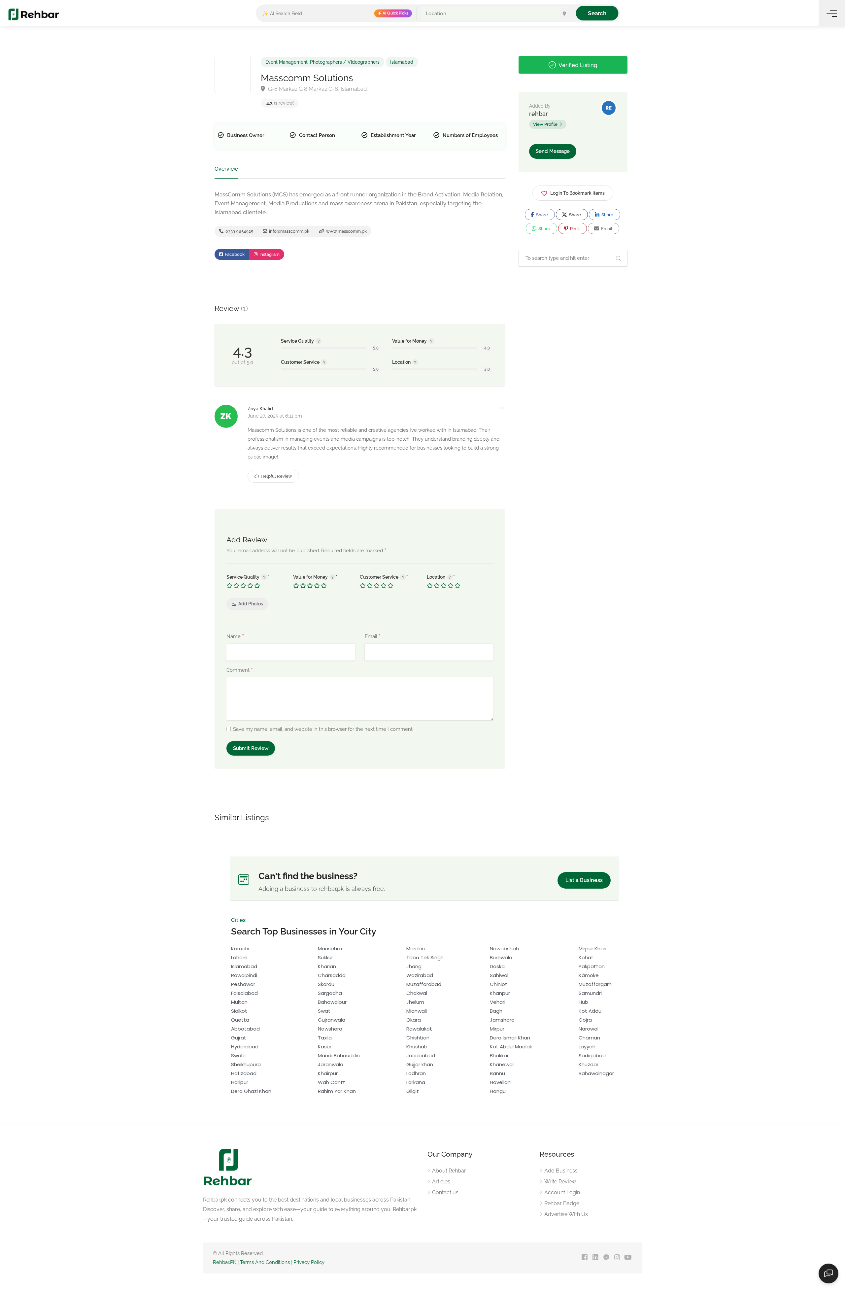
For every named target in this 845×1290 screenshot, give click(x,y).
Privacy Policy (308, 1262)
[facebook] (584, 1258)
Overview (226, 169)
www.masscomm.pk (346, 231)
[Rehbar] (33, 14)
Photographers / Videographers (345, 62)
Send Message (553, 151)
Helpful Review (276, 476)
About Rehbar (449, 1171)
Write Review (560, 1181)
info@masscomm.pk (288, 231)
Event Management (286, 62)
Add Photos (250, 603)
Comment (239, 670)
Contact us (445, 1192)
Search (597, 13)
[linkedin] (595, 1258)
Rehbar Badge (561, 1203)
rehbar (538, 113)
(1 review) (280, 103)
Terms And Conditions (265, 1262)
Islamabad (401, 62)
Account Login (562, 1192)
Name (235, 637)
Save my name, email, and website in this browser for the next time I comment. (323, 729)
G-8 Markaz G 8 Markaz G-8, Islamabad (317, 88)
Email (373, 637)
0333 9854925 (238, 231)
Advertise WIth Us (566, 1214)
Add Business (561, 1171)
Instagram (269, 254)
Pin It (574, 228)
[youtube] (628, 1258)
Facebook (234, 254)
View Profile (545, 124)
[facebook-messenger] (606, 1258)
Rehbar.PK (224, 1262)
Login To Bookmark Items (577, 193)
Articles (441, 1181)
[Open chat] (828, 1273)
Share (541, 214)
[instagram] (617, 1258)
